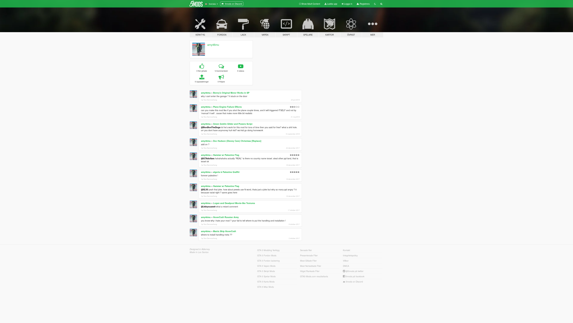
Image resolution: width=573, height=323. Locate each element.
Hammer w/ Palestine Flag (226, 154)
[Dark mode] (375, 3)
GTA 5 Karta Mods (266, 281)
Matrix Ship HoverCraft (224, 231)
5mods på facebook (354, 276)
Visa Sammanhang (210, 100)
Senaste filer (306, 250)
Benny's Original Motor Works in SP (231, 92)
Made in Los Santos (199, 252)
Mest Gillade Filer (308, 260)
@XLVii (204, 189)
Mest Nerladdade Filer (310, 265)
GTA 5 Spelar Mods (266, 276)
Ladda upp (331, 3)
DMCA (346, 265)
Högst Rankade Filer (309, 271)
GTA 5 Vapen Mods (266, 265)
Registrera (364, 3)
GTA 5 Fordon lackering (268, 260)
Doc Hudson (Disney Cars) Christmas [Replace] (237, 140)
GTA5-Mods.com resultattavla (314, 276)
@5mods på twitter (354, 271)
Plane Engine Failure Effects (227, 106)
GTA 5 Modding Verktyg (268, 250)
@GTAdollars (207, 158)
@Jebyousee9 (208, 206)
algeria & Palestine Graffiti (226, 171)
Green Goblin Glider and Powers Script (232, 123)
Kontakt (346, 250)
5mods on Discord (354, 281)
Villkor (346, 260)
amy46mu (213, 45)
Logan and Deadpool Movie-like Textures (234, 203)
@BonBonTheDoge (211, 127)
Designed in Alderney (200, 249)
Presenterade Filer (309, 255)
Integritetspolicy (350, 255)
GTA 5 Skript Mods (266, 271)
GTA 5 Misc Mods (265, 286)
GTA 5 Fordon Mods (266, 255)
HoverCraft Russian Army (226, 217)
